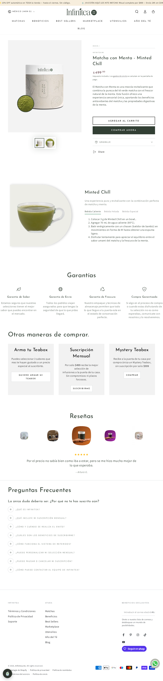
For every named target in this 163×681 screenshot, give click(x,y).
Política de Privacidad (20, 616)
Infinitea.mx (98, 52)
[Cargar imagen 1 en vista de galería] (39, 143)
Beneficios (51, 616)
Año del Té (51, 637)
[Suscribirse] (153, 612)
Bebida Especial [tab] (130, 211)
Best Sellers (51, 621)
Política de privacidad (39, 670)
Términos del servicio (20, 674)
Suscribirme (81, 389)
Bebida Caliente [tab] (93, 211)
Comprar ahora (123, 130)
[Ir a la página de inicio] (81, 12)
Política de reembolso (62, 670)
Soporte (12, 621)
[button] (137, 11)
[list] (81, 303)
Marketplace (52, 626)
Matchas (50, 611)
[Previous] (17, 436)
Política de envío (40, 674)
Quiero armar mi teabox (31, 377)
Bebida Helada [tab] (111, 211)
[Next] (146, 436)
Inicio (95, 46)
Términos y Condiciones (21, 611)
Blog (47, 642)
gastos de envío (120, 76)
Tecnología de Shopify (17, 670)
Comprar (132, 375)
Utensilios (51, 632)
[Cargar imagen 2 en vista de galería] (50, 143)
